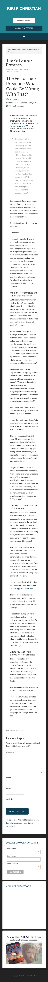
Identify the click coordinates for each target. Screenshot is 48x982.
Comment (11, 752)
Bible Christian (24, 8)
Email (9, 788)
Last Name (11, 856)
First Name (23, 848)
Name (9, 777)
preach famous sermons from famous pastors (24, 124)
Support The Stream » (25, 588)
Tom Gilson (13, 102)
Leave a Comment (13, 71)
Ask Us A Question (24, 28)
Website (9, 799)
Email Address (23, 863)
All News (19, 730)
